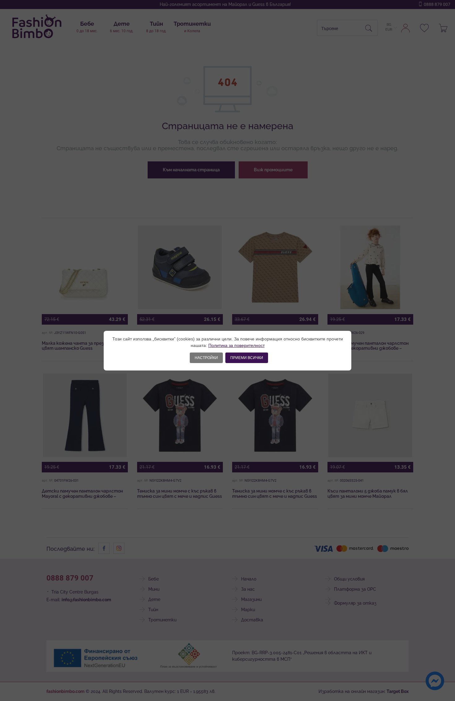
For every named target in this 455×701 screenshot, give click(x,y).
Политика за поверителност (236, 345)
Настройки (206, 358)
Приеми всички (246, 358)
